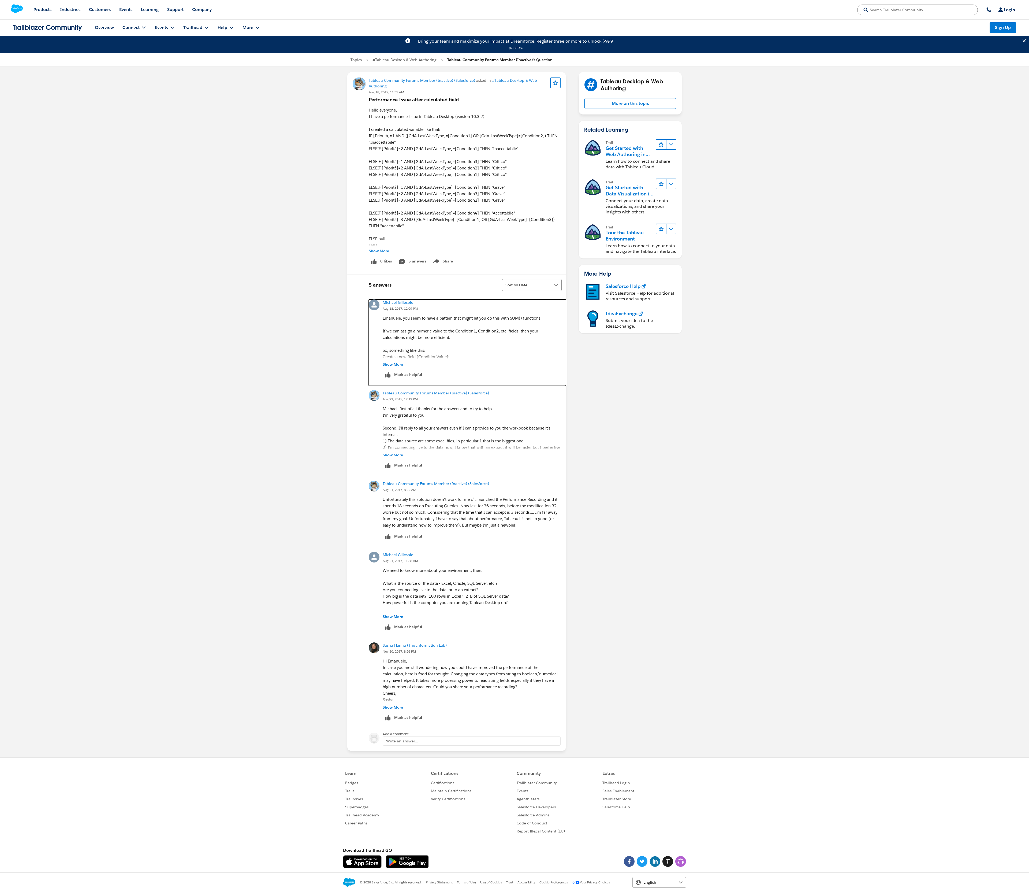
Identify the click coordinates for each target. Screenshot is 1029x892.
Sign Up (1003, 27)
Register (544, 41)
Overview (104, 27)
